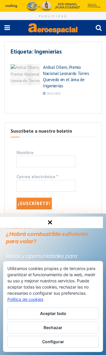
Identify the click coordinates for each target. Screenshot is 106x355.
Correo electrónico (37, 176)
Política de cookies (25, 299)
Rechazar (53, 327)
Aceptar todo (53, 313)
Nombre (25, 152)
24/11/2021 (53, 93)
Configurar (53, 341)
